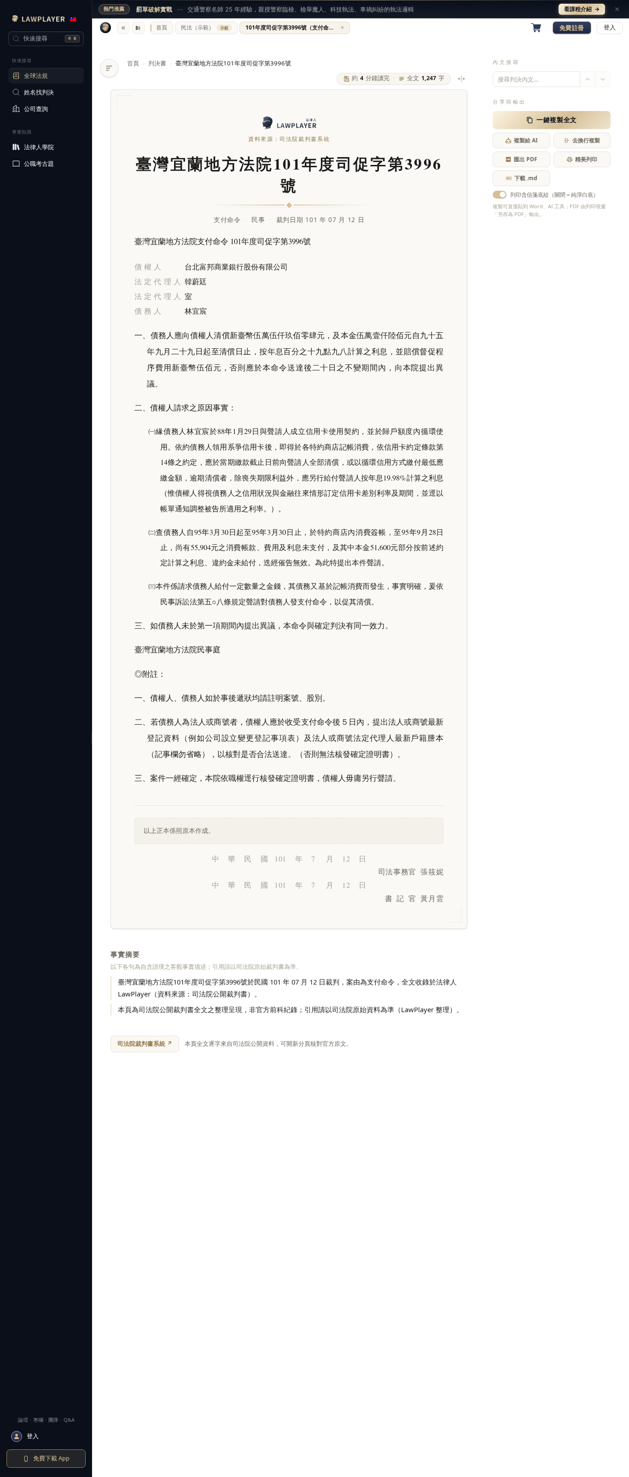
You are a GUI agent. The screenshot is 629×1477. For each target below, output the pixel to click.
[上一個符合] (587, 79)
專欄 (38, 1419)
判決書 (157, 63)
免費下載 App (51, 1458)
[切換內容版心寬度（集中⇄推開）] (461, 79)
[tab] (161, 28)
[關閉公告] (617, 9)
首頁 (133, 63)
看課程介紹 (582, 9)
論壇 (23, 1419)
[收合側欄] (123, 28)
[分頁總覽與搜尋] (138, 28)
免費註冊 (571, 27)
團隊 (53, 1419)
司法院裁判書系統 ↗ (144, 1043)
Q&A (69, 1419)
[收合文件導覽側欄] (109, 68)
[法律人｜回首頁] (105, 28)
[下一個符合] (603, 79)
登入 (610, 27)
